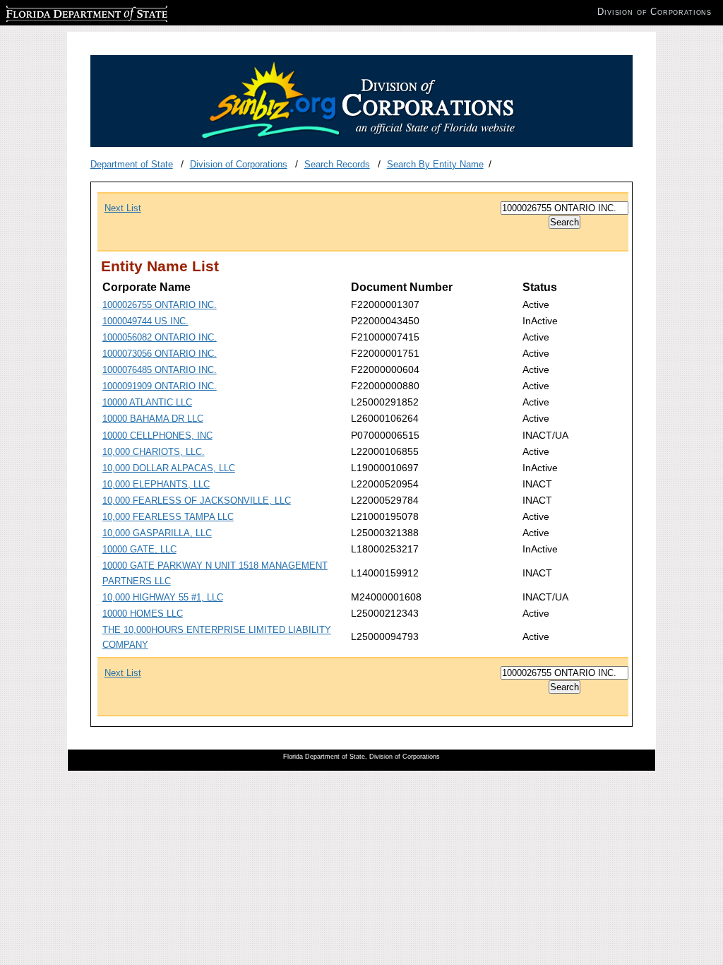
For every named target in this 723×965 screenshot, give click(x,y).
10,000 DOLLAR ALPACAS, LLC (168, 468)
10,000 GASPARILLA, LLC (157, 533)
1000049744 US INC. (145, 321)
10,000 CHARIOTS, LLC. (153, 451)
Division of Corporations (238, 164)
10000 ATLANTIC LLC (147, 402)
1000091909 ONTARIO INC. (159, 386)
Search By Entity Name (435, 164)
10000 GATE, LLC (139, 549)
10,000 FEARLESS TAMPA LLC (168, 516)
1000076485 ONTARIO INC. (159, 370)
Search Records (337, 164)
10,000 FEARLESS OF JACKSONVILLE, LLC (196, 500)
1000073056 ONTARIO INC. (159, 353)
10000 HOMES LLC (142, 613)
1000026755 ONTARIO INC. (159, 305)
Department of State (131, 164)
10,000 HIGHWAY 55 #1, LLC (162, 597)
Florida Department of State (62, 11)
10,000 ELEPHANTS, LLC (156, 484)
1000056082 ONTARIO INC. (159, 337)
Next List (122, 208)
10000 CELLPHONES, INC (157, 435)
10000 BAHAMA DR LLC (152, 418)
